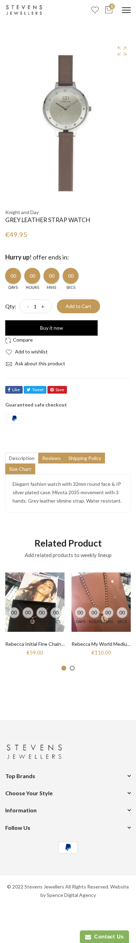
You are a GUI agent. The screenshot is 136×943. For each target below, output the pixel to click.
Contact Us (107, 937)
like (16, 389)
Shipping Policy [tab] (84, 458)
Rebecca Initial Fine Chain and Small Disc (49, 644)
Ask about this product (39, 363)
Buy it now (51, 328)
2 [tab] (72, 668)
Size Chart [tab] (20, 469)
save (59, 389)
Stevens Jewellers (44, 887)
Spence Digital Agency (71, 895)
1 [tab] (63, 668)
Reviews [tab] (51, 458)
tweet (38, 389)
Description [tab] (22, 458)
